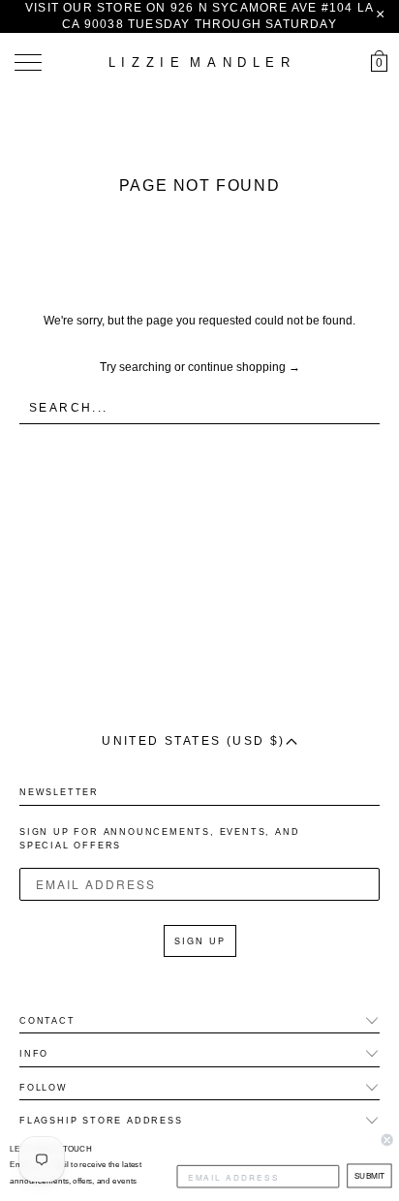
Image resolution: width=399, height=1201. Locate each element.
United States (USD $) (193, 741)
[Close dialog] (387, 1140)
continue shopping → (244, 367)
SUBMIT (369, 1176)
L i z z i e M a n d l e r (199, 62)
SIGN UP (200, 941)
